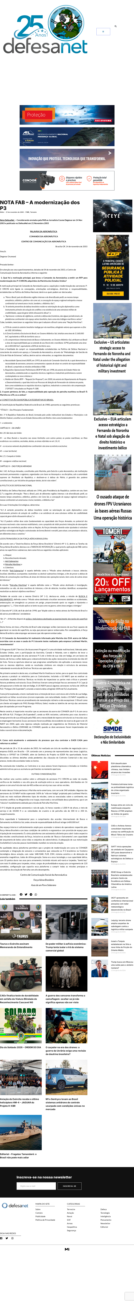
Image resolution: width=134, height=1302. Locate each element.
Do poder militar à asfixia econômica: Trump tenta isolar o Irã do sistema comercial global (66, 947)
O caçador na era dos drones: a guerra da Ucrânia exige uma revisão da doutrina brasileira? (66, 1050)
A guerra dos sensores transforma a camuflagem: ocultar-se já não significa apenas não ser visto (65, 999)
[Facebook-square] (1, 1238)
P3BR (27, 212)
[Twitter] (7, 1238)
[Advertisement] (67, 75)
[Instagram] (12, 1238)
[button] (115, 26)
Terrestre (33, 212)
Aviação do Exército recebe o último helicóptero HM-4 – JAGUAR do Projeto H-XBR (19, 1102)
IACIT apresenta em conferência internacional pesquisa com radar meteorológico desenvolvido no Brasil (122, 904)
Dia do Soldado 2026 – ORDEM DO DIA (20, 1047)
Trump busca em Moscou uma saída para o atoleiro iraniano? (122, 965)
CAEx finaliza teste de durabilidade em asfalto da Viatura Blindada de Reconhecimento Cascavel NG (19, 999)
